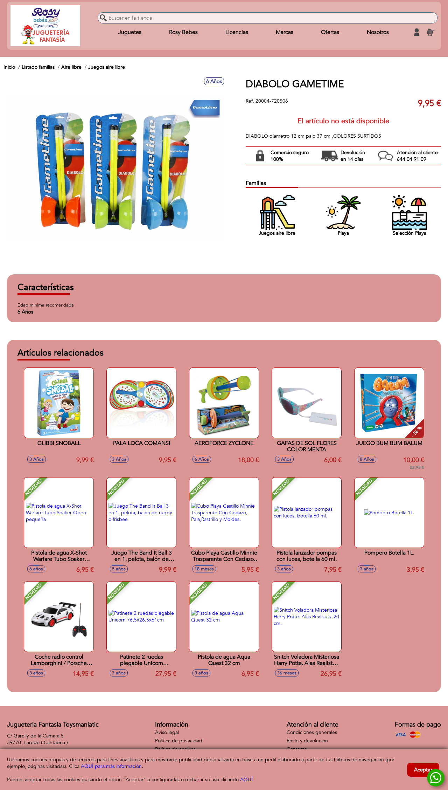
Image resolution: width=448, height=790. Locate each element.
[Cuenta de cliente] (417, 32)
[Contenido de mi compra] (431, 32)
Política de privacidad (178, 740)
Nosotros (378, 32)
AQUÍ (246, 779)
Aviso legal (167, 732)
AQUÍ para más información (111, 766)
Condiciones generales (312, 732)
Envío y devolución (307, 740)
